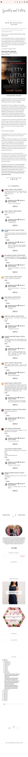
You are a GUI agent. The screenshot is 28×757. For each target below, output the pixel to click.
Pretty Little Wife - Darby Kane (8, 51)
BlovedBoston (23, 258)
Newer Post (6, 514)
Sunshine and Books (9, 472)
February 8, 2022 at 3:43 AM (14, 428)
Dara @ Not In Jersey (10, 230)
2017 (5, 695)
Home (14, 515)
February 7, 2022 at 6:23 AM (18, 255)
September (7, 664)
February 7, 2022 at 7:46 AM (15, 276)
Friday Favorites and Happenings (11, 675)
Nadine (6, 383)
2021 (5, 690)
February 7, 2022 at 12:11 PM (15, 362)
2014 (5, 699)
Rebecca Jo (7, 316)
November (7, 663)
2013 (5, 700)
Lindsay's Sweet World (10, 336)
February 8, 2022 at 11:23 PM (15, 448)
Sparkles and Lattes (12, 200)
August (6, 665)
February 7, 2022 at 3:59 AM (14, 211)
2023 (5, 659)
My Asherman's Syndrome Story (11, 679)
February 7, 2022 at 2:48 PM (19, 409)
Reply (6, 195)
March (6, 671)
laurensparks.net (8, 409)
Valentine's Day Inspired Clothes (11, 688)
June (6, 667)
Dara (19, 102)
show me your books (16, 177)
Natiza (6, 211)
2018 (5, 694)
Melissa (6, 189)
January (6, 689)
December (7, 661)
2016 (5, 696)
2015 (5, 697)
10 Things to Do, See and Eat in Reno (14, 617)
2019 (5, 693)
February (7, 672)
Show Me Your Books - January (10, 685)
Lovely (6, 448)
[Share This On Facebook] (11, 179)
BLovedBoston (8, 255)
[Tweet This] (13, 179)
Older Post (21, 514)
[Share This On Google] (16, 179)
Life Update (6, 676)
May (6, 669)
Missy (6, 297)
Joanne (6, 362)
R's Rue (6, 276)
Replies (8, 198)
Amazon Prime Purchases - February (12, 673)
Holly (6, 428)
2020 (5, 691)
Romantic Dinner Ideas (9, 683)
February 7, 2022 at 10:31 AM (17, 316)
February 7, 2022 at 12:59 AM (15, 189)
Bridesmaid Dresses (14, 592)
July (5, 666)
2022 (5, 660)
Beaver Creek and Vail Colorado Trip (11, 680)
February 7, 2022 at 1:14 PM (14, 383)
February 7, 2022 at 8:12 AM (14, 297)
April (6, 670)
